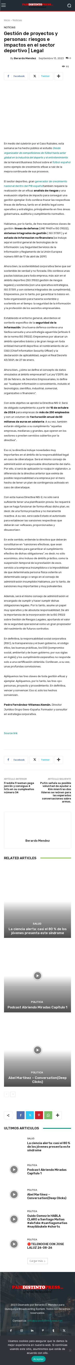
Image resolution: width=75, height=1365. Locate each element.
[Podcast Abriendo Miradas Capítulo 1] (37, 975)
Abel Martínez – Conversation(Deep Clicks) (37, 1080)
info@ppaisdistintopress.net (44, 1320)
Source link (11, 733)
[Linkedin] (32, 1331)
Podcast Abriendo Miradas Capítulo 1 (37, 1007)
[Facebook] (21, 1115)
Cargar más (36, 1261)
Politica (37, 1002)
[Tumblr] (53, 1331)
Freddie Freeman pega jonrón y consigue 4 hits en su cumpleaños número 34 (19, 788)
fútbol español (62, 162)
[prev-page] (6, 1094)
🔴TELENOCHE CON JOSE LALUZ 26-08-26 (45, 1245)
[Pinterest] (39, 1115)
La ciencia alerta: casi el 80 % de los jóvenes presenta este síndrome (38, 931)
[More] (58, 76)
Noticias (17, 20)
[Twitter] (30, 1115)
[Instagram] (21, 1331)
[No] (70, 1350)
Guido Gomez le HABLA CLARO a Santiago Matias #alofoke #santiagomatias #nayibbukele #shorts (47, 1221)
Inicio (7, 20)
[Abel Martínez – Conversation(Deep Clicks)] (37, 1050)
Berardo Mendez (25, 58)
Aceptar (38, 1359)
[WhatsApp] (48, 1115)
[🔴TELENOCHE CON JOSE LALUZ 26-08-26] (14, 1244)
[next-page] (12, 1094)
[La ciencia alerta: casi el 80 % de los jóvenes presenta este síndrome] (37, 901)
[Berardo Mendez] (7, 58)
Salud (37, 923)
